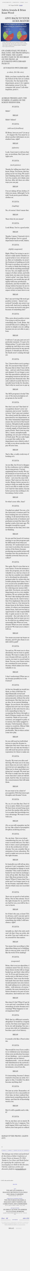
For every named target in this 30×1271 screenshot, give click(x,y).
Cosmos (22, 2)
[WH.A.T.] (11, 1228)
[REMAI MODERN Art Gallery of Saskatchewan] (18, 1228)
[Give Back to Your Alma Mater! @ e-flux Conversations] (15, 1150)
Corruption (16, 2)
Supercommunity (6, 2)
